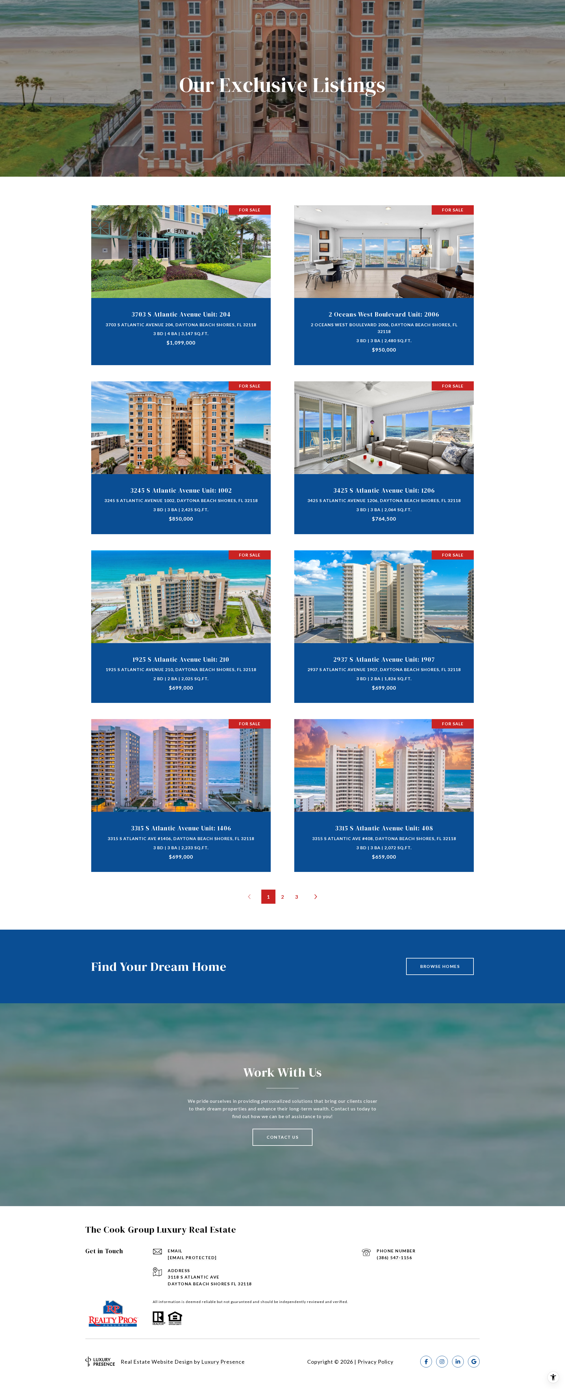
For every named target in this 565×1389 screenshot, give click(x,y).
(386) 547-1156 (394, 1257)
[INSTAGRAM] (442, 1362)
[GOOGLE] (474, 1362)
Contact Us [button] (282, 1137)
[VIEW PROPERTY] (181, 276)
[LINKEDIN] (458, 1362)
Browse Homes (440, 966)
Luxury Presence (223, 1361)
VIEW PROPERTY (181, 282)
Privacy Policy (375, 1361)
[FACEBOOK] (426, 1362)
